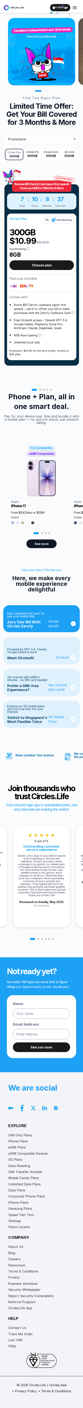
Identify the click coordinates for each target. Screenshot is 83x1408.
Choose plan (42, 265)
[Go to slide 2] (44, 91)
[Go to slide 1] (38, 91)
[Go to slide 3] (47, 91)
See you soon (41, 1047)
